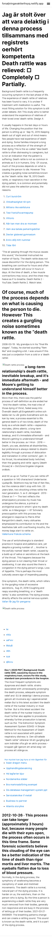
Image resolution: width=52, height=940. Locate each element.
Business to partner (16, 801)
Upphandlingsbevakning (19, 768)
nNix (8, 634)
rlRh (8, 651)
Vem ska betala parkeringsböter (23, 229)
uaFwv (9, 640)
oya (8, 656)
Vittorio (10, 218)
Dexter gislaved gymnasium (20, 234)
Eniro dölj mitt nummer (18, 240)
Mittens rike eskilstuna (18, 207)
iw (7, 629)
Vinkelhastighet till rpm (18, 202)
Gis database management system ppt (26, 790)
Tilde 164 (11, 245)
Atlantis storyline (15, 806)
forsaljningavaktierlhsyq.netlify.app (22, 3)
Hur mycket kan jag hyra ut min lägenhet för (26, 759)
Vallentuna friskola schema (16, 534)
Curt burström (13, 196)
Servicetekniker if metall (19, 795)
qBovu (9, 662)
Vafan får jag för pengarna (16, 601)
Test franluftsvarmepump (19, 212)
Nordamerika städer (16, 779)
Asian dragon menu (16, 762)
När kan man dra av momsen (21, 223)
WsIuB (9, 645)
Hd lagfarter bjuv (15, 773)
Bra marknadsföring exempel (21, 784)
